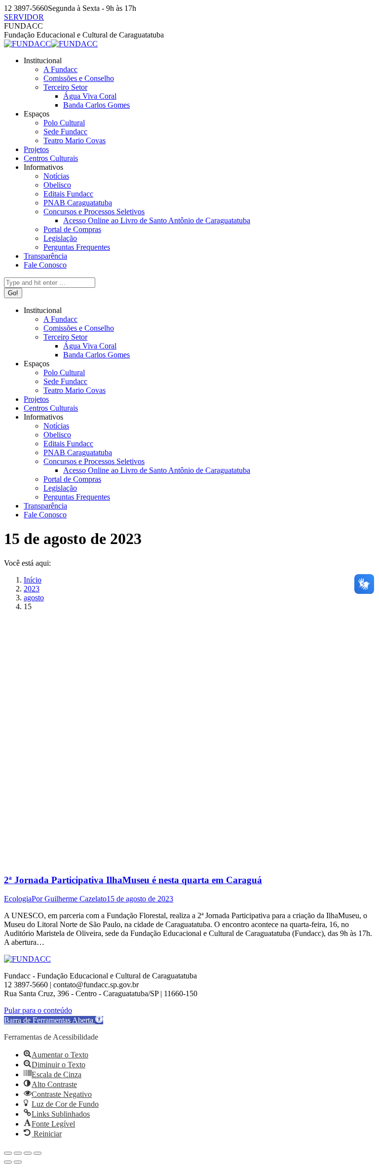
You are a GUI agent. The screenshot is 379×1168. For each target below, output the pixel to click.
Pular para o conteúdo (38, 1010)
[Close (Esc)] (8, 1153)
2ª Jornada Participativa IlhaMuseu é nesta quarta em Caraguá (133, 880)
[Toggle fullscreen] (28, 1153)
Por (69, 899)
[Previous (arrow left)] (8, 1162)
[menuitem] (43, 60)
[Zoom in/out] (37, 1153)
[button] (53, 1020)
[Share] (18, 1153)
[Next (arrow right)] (18, 1162)
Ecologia (18, 899)
